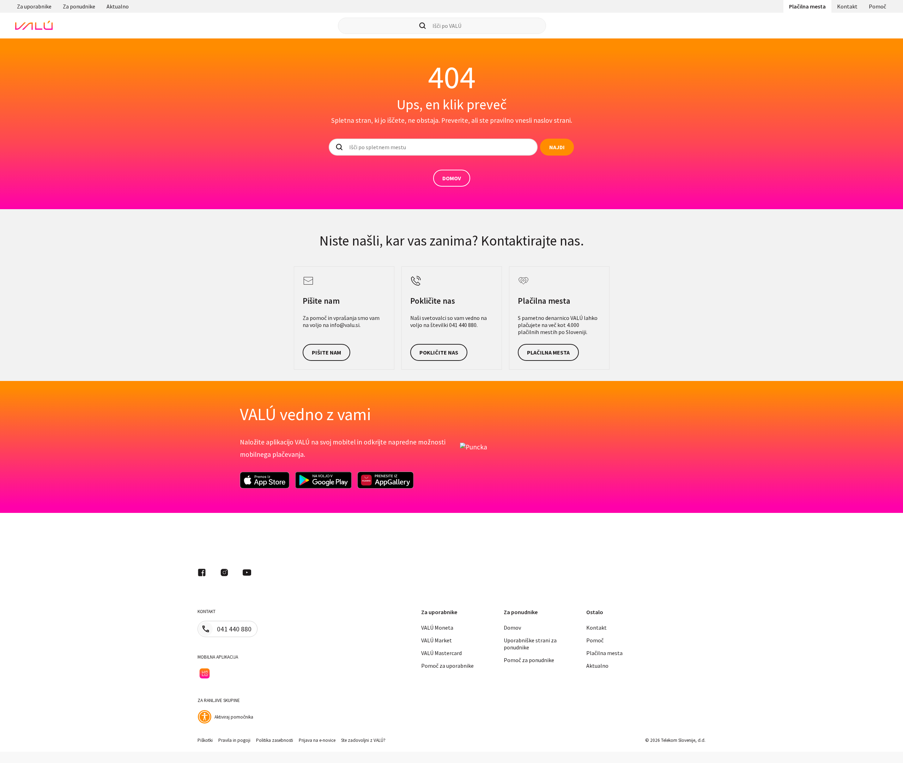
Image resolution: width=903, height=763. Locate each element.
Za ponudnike (79, 6)
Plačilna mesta (807, 6)
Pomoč (877, 6)
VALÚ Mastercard (441, 652)
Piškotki (205, 740)
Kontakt (847, 6)
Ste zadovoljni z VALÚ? (363, 740)
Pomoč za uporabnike (447, 665)
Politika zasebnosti (274, 740)
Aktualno (118, 6)
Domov (512, 627)
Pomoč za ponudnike (529, 660)
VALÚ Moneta (437, 627)
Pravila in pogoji (234, 740)
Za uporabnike (34, 6)
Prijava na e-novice (317, 740)
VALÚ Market (436, 640)
